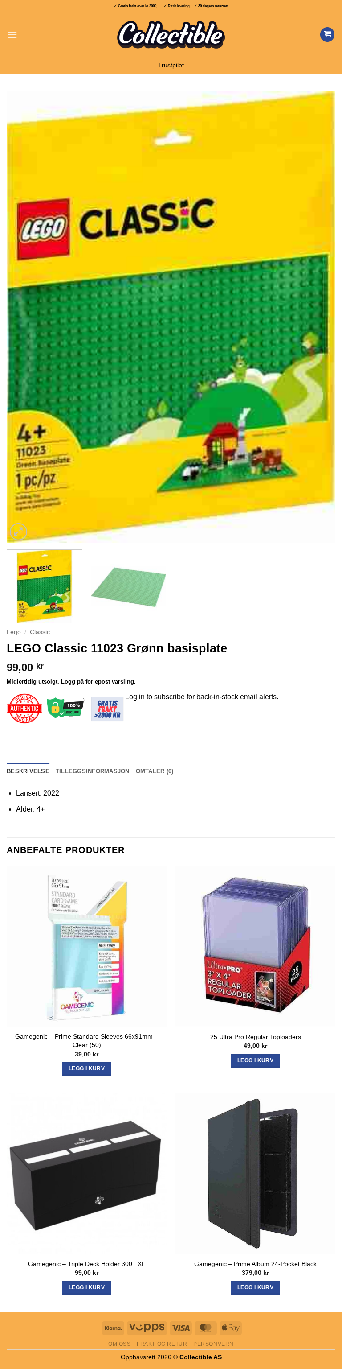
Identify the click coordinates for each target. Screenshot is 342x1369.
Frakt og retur (162, 1344)
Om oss (119, 1344)
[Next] (317, 317)
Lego (14, 632)
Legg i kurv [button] (87, 1068)
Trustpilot (171, 65)
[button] (12, 34)
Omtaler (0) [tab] (155, 771)
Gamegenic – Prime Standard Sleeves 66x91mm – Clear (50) (86, 1040)
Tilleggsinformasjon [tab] (93, 771)
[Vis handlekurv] (327, 34)
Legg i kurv (87, 1287)
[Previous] (24, 317)
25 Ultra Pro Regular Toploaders (255, 1036)
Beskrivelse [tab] (28, 771)
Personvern (213, 1344)
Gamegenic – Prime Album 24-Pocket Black (255, 1263)
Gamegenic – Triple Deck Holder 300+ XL (86, 1263)
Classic (40, 632)
